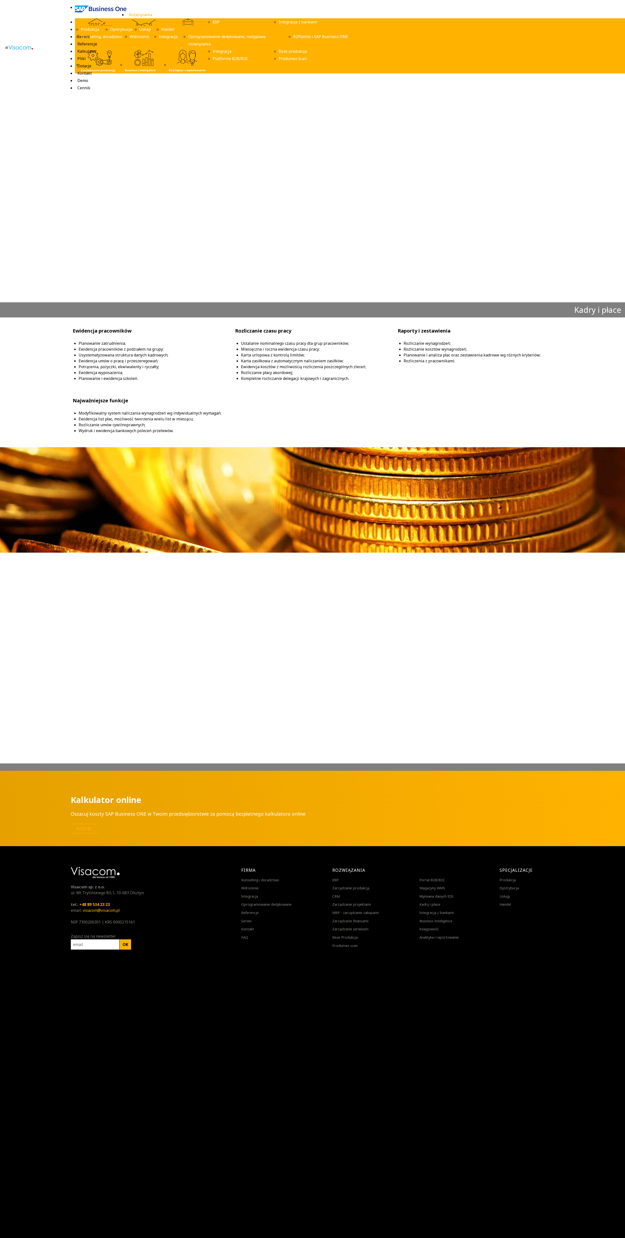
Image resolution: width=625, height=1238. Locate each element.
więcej (84, 828)
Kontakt (247, 929)
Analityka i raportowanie (439, 937)
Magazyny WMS (432, 888)
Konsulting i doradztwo (260, 880)
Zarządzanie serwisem (350, 929)
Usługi (505, 896)
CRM (336, 896)
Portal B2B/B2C (432, 880)
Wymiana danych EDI (436, 896)
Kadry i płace (429, 904)
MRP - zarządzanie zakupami (355, 912)
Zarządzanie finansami (350, 921)
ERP (335, 880)
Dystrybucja (509, 888)
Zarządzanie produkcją (350, 888)
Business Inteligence (435, 921)
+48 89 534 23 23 (94, 904)
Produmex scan (345, 945)
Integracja (249, 896)
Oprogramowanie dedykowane (266, 904)
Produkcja (508, 880)
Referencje (250, 912)
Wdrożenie (250, 888)
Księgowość (429, 929)
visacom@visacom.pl (101, 910)
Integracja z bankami (436, 912)
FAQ (244, 937)
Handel (505, 904)
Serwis (246, 921)
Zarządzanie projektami (351, 904)
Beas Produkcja (345, 937)
